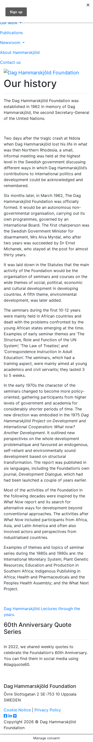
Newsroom (11, 42)
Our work (9, 22)
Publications (11, 32)
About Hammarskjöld (20, 52)
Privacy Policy (47, 709)
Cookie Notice (17, 709)
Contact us (10, 62)
